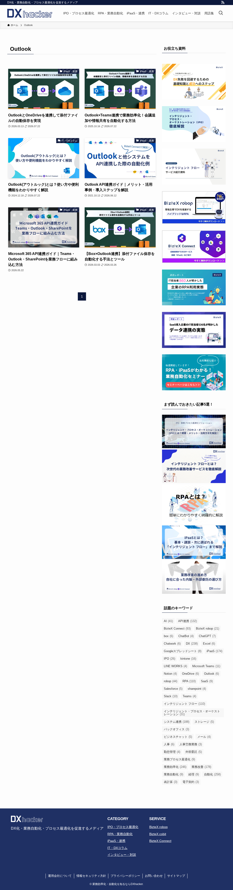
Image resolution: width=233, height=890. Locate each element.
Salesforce (173, 688)
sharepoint (197, 688)
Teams (189, 696)
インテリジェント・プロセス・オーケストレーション (192, 713)
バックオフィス (176, 729)
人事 (169, 744)
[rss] (223, 2)
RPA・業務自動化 (120, 834)
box (168, 636)
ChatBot (186, 636)
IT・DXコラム (117, 848)
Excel (209, 643)
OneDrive (190, 673)
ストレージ (204, 721)
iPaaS (214, 651)
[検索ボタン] (221, 13)
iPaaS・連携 (116, 841)
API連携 (187, 621)
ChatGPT (207, 636)
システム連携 (176, 721)
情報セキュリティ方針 (91, 875)
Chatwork (172, 643)
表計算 (170, 782)
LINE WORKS (175, 666)
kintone (188, 658)
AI (168, 621)
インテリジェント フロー (184, 703)
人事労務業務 (191, 744)
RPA (189, 681)
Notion (170, 673)
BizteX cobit (157, 834)
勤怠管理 (172, 752)
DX (192, 643)
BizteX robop (207, 628)
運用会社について (60, 875)
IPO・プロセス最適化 (122, 827)
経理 (193, 774)
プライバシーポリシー (125, 875)
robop (170, 681)
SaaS (207, 681)
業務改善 (201, 767)
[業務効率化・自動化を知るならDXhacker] (29, 13)
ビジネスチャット (178, 736)
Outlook (211, 673)
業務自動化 (173, 774)
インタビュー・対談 (121, 855)
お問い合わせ (154, 875)
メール (204, 736)
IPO (169, 658)
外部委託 (193, 752)
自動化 (212, 774)
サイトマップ (176, 875)
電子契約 (190, 782)
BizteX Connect (177, 628)
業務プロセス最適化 (179, 759)
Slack (170, 696)
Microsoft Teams (206, 666)
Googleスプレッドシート (182, 651)
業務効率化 (175, 767)
